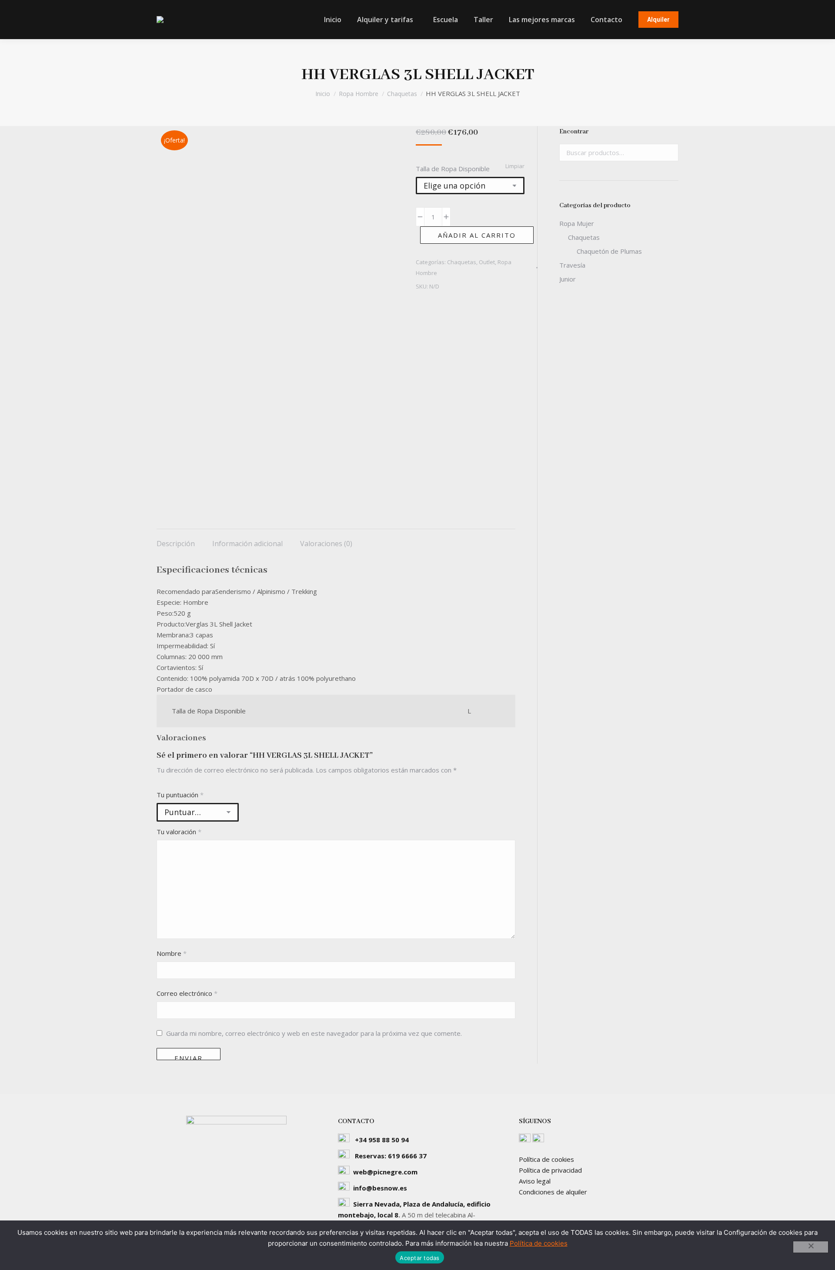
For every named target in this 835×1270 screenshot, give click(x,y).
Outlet (487, 262)
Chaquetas (461, 262)
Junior (567, 279)
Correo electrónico (187, 993)
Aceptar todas (419, 1257)
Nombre (172, 953)
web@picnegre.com (385, 1171)
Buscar (669, 152)
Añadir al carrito (477, 235)
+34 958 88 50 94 (382, 1139)
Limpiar (514, 166)
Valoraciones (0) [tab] (326, 543)
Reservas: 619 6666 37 (391, 1155)
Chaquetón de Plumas (609, 251)
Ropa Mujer (576, 223)
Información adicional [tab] (247, 543)
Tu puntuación (180, 794)
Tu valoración (179, 831)
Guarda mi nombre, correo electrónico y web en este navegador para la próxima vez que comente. (314, 1033)
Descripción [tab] (176, 543)
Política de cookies (546, 1159)
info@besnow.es (380, 1188)
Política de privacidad (550, 1170)
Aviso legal (535, 1181)
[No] (810, 1247)
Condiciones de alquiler (553, 1191)
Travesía (572, 265)
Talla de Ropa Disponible (453, 168)
